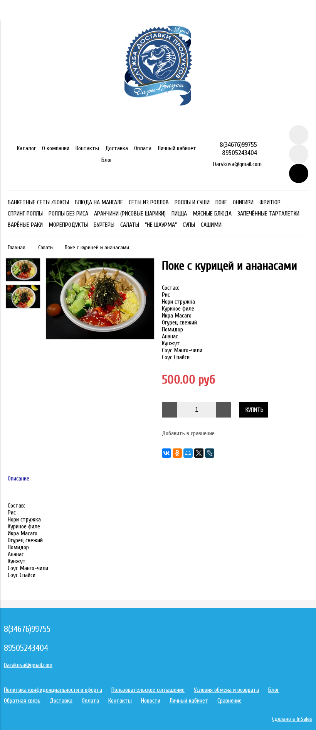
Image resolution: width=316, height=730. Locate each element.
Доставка (116, 148)
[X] (198, 453)
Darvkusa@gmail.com (237, 164)
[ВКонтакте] (166, 453)
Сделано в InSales (292, 719)
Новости (150, 700)
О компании (55, 148)
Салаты (46, 247)
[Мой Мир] (188, 453)
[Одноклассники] (177, 453)
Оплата (142, 148)
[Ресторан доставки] (158, 121)
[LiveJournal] (209, 453)
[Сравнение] (298, 154)
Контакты (87, 148)
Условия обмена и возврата (226, 689)
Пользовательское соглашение (148, 689)
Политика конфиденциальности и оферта (53, 689)
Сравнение (229, 700)
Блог (106, 159)
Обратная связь (22, 700)
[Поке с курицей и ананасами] (100, 299)
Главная (16, 247)
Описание (18, 478)
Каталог (26, 148)
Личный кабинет (177, 148)
